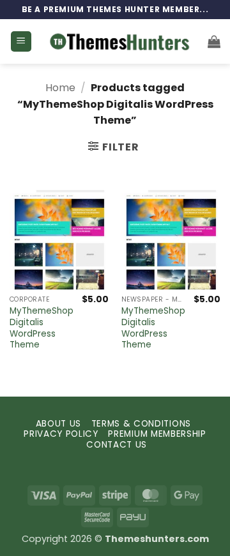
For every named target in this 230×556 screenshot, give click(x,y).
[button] (21, 41)
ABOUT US (58, 424)
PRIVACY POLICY (61, 434)
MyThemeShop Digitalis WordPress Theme (41, 328)
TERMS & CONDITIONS (141, 424)
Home (60, 87)
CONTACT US (116, 445)
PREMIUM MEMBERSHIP (157, 434)
